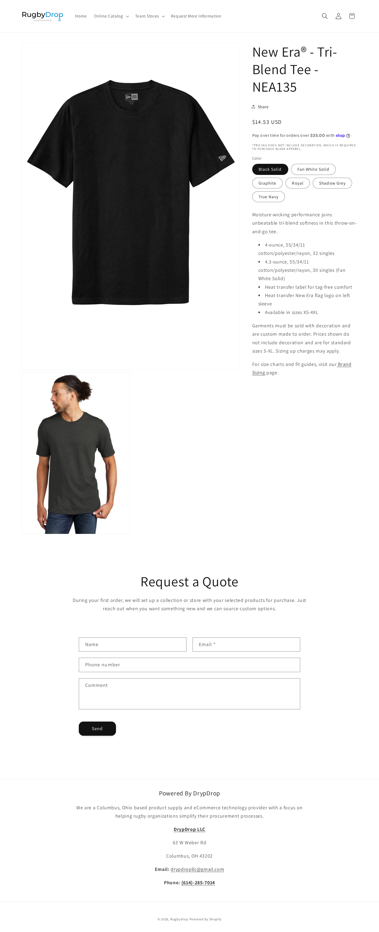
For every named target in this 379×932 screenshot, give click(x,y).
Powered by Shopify (206, 919)
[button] (110, 16)
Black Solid (270, 169)
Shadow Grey (332, 182)
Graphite (268, 182)
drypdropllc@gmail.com (197, 869)
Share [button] (263, 106)
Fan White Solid (313, 169)
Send (97, 728)
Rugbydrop (179, 919)
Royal (298, 182)
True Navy (269, 196)
